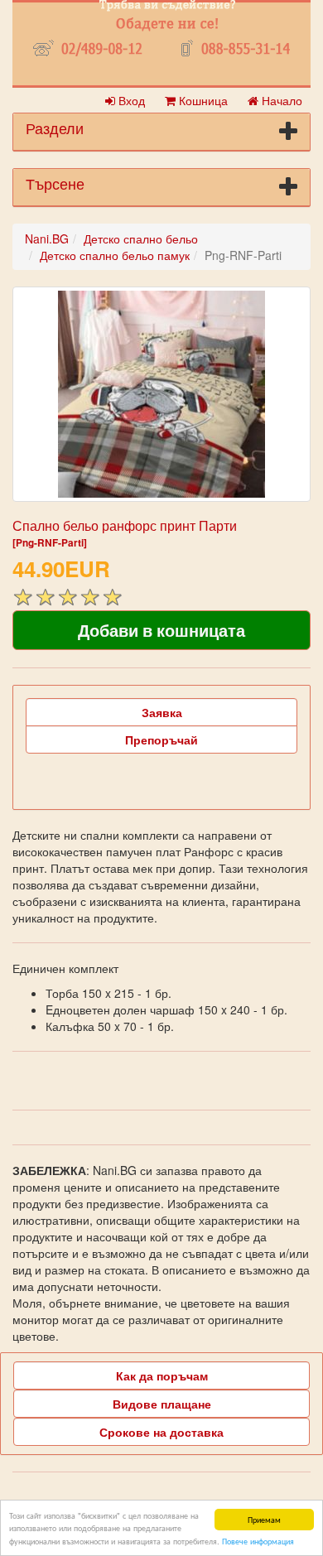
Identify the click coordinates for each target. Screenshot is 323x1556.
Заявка (162, 712)
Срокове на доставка (161, 1432)
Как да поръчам (162, 1375)
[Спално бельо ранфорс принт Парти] (161, 394)
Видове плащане (162, 1403)
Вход (130, 100)
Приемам (264, 1519)
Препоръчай (161, 739)
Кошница (202, 100)
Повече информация (258, 1540)
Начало (280, 100)
